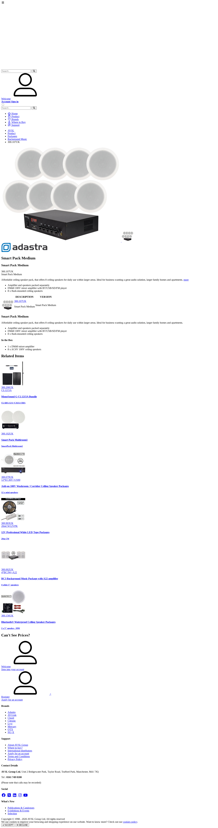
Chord (11, 718)
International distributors (20, 750)
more (186, 279)
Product (11, 133)
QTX (10, 729)
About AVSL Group (18, 745)
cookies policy (130, 821)
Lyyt (10, 723)
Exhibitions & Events (18, 810)
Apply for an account (18, 753)
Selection (12, 813)
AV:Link (12, 715)
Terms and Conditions (19, 756)
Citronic (12, 720)
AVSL (11, 130)
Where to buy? (15, 747)
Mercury (12, 726)
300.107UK (20, 301)
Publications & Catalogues (21, 807)
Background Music (17, 139)
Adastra (11, 712)
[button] (34, 71)
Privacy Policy (15, 759)
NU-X (11, 732)
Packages (12, 136)
